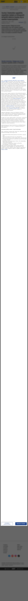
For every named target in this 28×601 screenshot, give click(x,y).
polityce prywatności (17, 98)
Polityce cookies (4, 149)
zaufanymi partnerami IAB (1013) (10, 80)
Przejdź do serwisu (21, 523)
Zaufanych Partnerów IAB (14, 108)
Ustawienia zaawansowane (7, 524)
